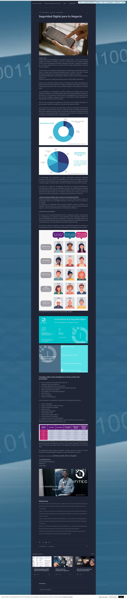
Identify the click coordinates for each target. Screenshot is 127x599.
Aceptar (121, 597)
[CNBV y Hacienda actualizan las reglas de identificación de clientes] (63, 561)
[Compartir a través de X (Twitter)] (42, 542)
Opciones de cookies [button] (103, 597)
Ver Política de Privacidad (67, 597)
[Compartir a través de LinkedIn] (46, 542)
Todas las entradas (37, 3)
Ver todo (92, 553)
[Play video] (63, 482)
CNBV (64, 3)
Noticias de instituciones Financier (52, 3)
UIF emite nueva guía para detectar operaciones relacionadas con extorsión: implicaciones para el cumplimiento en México (85, 569)
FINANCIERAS (72, 3)
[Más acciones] (87, 12)
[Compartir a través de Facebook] (39, 542)
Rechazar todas (113, 597)
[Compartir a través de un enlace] (49, 542)
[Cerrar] (125, 597)
